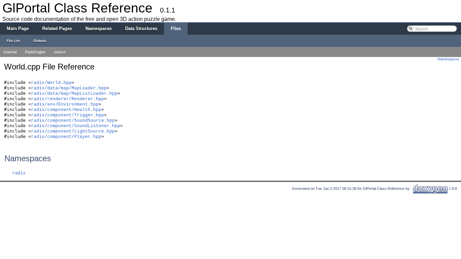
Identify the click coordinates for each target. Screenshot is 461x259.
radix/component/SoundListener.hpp (75, 125)
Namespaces (448, 59)
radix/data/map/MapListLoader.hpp (74, 93)
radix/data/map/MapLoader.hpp (69, 88)
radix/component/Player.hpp (66, 136)
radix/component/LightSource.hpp (73, 131)
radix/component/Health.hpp (66, 109)
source (59, 52)
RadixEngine (35, 52)
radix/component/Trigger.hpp (67, 115)
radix (19, 173)
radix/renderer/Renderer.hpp (67, 99)
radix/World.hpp (51, 82)
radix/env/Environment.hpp (65, 104)
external (10, 52)
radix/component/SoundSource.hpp (73, 120)
